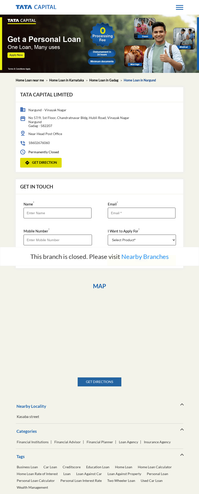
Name (29, 203)
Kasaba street (28, 416)
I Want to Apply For (124, 230)
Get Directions (99, 382)
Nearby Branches (145, 256)
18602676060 (39, 143)
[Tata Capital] (36, 7)
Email (113, 203)
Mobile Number (37, 230)
